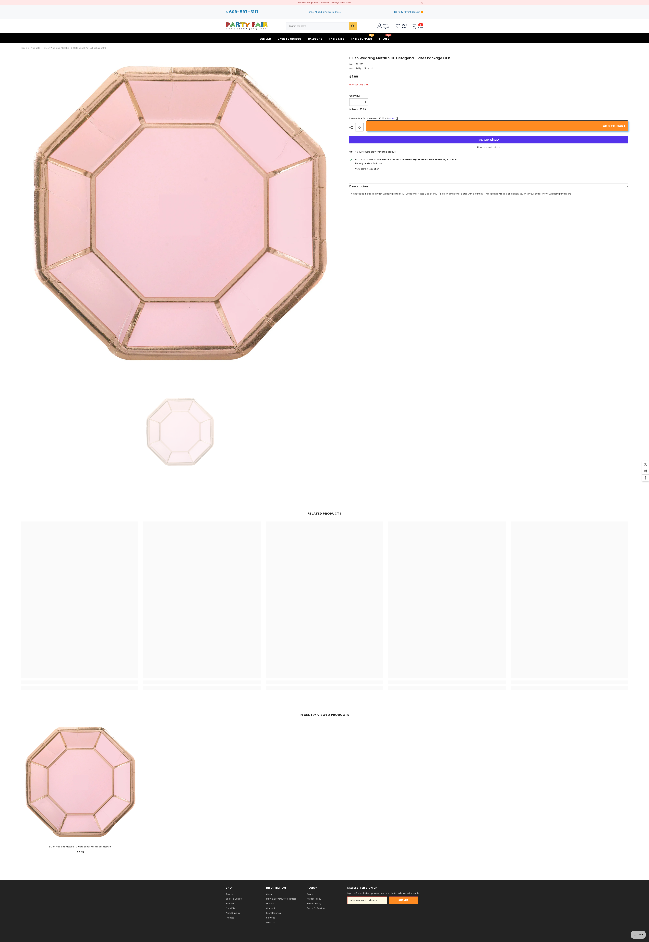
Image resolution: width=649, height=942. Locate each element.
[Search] (321, 26)
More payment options (488, 147)
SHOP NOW (345, 2)
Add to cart (614, 126)
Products (35, 48)
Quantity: (354, 95)
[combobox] (317, 26)
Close (421, 2)
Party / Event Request (409, 11)
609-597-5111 (243, 12)
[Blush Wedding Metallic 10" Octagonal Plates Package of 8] (80, 782)
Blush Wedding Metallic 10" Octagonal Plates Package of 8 (80, 846)
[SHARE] (352, 127)
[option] (180, 214)
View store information (367, 168)
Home (24, 48)
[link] (359, 127)
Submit (403, 900)
